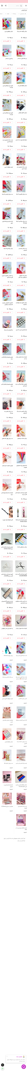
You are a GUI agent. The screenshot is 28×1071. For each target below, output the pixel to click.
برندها (14, 13)
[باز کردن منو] (26, 5)
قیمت (8, 13)
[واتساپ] (2, 1068)
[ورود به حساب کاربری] (6, 5)
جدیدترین (22, 13)
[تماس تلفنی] (2, 1064)
